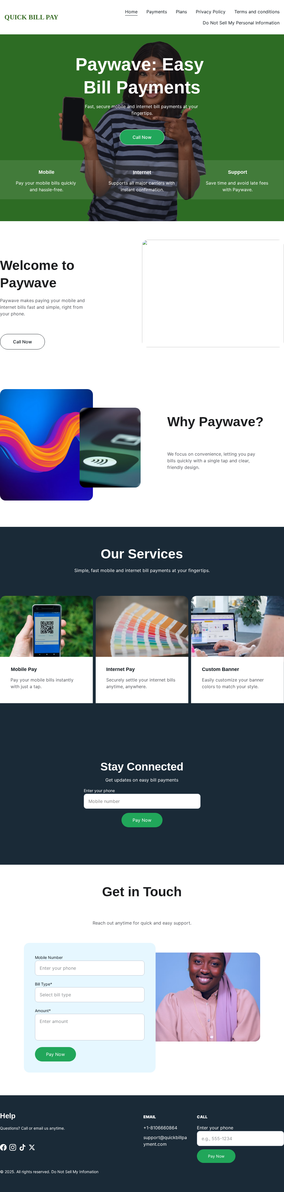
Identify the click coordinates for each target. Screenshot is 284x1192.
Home (131, 11)
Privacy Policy (210, 11)
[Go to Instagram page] (12, 1147)
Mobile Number (49, 957)
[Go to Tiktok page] (22, 1147)
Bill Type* (43, 984)
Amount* (43, 1010)
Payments (156, 11)
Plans (181, 11)
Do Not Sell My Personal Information (241, 22)
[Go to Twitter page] (32, 1147)
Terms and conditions (257, 11)
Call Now (142, 137)
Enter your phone (99, 790)
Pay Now (142, 820)
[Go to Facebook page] (3, 1147)
